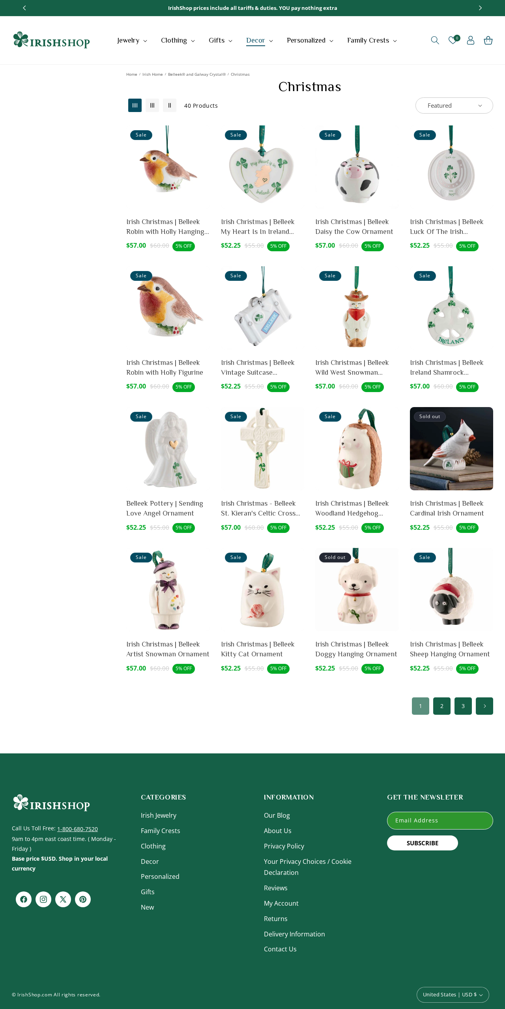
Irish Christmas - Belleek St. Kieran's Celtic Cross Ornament (258, 508)
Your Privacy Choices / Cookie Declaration (308, 867)
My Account (281, 903)
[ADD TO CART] (202, 155)
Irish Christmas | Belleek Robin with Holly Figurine (164, 367)
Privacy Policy (284, 846)
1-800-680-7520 (77, 829)
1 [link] (420, 706)
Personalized (160, 876)
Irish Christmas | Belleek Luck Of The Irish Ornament (447, 227)
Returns (276, 918)
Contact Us (280, 949)
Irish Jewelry (158, 815)
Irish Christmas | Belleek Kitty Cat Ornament (258, 649)
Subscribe (422, 843)
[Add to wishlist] (202, 136)
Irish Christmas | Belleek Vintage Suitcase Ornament (258, 368)
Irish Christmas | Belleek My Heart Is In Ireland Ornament (258, 227)
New (147, 907)
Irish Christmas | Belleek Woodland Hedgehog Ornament (352, 508)
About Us (278, 830)
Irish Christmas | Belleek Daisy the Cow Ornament (354, 226)
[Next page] (484, 706)
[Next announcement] (480, 7)
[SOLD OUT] (485, 437)
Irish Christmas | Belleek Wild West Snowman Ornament (352, 368)
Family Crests (160, 830)
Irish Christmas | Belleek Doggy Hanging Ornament (356, 649)
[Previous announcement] (24, 7)
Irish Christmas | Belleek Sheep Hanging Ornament (450, 649)
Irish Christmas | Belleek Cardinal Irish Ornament (447, 508)
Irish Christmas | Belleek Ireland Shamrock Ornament (447, 368)
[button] (133, 40)
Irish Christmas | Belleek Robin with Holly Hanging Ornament (165, 227)
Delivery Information (294, 934)
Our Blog (277, 815)
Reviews (276, 888)
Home (131, 74)
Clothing (153, 846)
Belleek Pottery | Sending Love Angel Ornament (164, 508)
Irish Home (152, 74)
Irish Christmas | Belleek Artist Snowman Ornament (167, 649)
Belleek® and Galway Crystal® (197, 74)
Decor (150, 861)
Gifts (148, 892)
